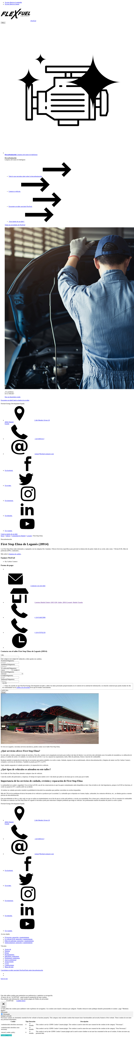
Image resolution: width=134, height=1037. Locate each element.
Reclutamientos (9, 954)
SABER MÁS (20, 1001)
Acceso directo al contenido (13, 2)
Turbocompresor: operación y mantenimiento (18, 943)
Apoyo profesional (10, 960)
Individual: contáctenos (12, 956)
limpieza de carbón (15, 554)
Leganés (29, 536)
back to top (4, 979)
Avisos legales (9, 961)
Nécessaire (6, 1014)
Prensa (7, 953)
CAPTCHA (4, 690)
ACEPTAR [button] (9, 1001)
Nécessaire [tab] (4, 1012)
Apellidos (8, 664)
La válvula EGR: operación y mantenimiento (18, 939)
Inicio (2, 536)
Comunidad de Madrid (18, 536)
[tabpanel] (67, 1025)
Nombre (7, 661)
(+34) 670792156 (40, 632)
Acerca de (8, 949)
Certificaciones (9, 965)
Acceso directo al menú (12, 4)
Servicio (7, 672)
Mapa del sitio (9, 967)
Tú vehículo (8, 668)
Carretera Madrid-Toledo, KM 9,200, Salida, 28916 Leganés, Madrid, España (59, 602)
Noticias (7, 951)
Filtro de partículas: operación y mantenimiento (19, 941)
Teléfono (7, 679)
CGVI (7, 963)
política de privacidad (23, 687)
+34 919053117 (39, 439)
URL (2, 655)
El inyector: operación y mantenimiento (17, 937)
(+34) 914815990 (40, 617)
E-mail (7, 675)
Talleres (7, 536)
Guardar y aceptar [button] (6, 1035)
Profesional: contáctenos (12, 958)
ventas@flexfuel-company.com (44, 454)
